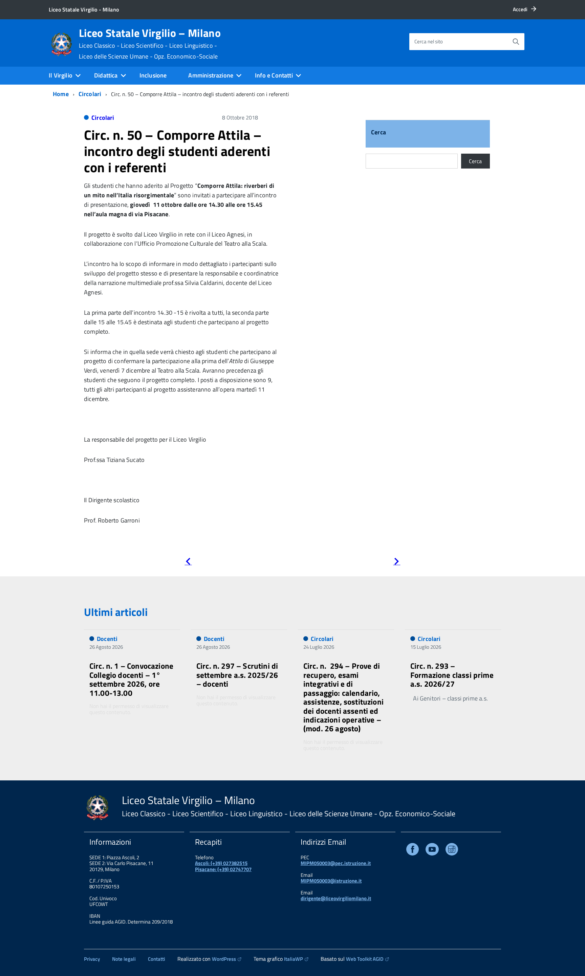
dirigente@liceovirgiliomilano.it (336, 898)
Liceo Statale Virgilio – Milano (150, 43)
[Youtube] (432, 851)
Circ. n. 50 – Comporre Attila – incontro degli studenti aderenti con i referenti (177, 151)
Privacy (92, 959)
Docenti (107, 638)
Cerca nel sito (428, 41)
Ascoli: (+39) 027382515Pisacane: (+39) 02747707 (223, 866)
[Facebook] (412, 851)
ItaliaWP (293, 959)
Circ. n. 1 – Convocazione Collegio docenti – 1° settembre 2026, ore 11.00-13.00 (131, 679)
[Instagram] (452, 851)
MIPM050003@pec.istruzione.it (336, 863)
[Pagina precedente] (188, 563)
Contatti (156, 959)
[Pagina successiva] (396, 563)
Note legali (124, 959)
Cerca (378, 133)
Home (61, 93)
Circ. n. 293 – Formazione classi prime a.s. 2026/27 (452, 675)
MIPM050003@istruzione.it (331, 881)
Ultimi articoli (116, 612)
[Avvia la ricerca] (515, 41)
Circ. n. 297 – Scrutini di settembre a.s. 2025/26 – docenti (237, 675)
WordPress (224, 959)
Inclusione (153, 75)
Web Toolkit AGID (365, 959)
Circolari (90, 93)
